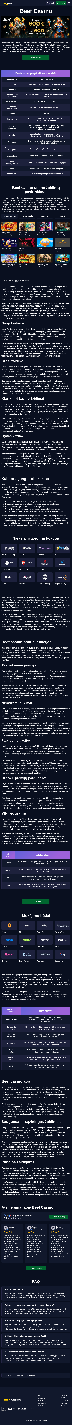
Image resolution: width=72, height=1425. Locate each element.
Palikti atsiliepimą (59, 1217)
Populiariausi (8, 216)
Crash (43, 216)
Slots (61, 216)
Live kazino (26, 216)
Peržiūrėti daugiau (36, 1268)
